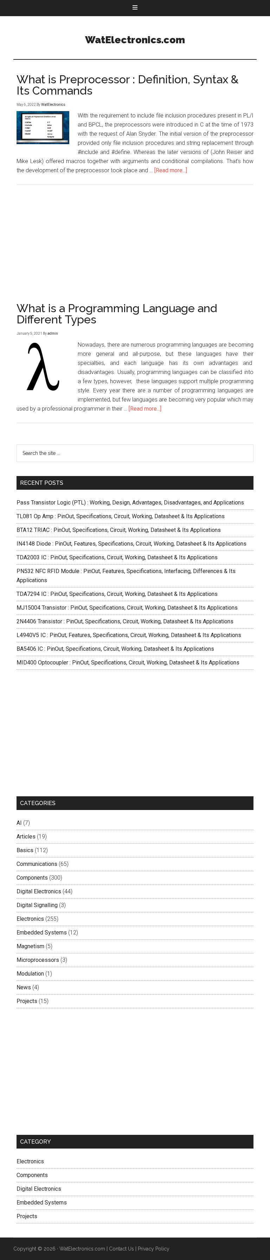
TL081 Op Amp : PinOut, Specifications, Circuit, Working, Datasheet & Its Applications (121, 516)
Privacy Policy (153, 1249)
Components (32, 877)
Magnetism (30, 946)
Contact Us (121, 1249)
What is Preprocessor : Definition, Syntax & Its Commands (128, 85)
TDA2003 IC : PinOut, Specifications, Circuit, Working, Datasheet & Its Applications (117, 557)
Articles (26, 836)
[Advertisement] (135, 733)
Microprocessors (38, 960)
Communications (37, 864)
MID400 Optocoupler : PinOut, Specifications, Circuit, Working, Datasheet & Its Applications (128, 662)
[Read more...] (170, 170)
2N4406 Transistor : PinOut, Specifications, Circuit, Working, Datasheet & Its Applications (125, 621)
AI (19, 822)
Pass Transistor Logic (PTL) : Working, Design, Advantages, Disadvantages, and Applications (130, 502)
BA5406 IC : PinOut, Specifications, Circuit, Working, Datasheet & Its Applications (115, 648)
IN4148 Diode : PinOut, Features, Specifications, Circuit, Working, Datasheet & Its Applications (131, 543)
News (24, 987)
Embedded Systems (42, 932)
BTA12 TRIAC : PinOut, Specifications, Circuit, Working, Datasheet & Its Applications (119, 530)
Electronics (30, 918)
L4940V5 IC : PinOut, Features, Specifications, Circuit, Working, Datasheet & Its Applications (129, 635)
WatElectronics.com (135, 40)
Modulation (30, 973)
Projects (27, 1001)
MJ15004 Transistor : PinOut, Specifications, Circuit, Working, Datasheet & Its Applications (127, 607)
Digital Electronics (39, 891)
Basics (25, 850)
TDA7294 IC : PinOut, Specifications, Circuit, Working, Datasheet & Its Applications (117, 594)
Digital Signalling (37, 905)
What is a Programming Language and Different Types (117, 314)
